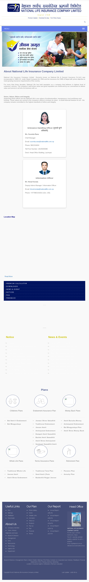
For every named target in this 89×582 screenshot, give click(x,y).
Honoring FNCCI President (60, 343)
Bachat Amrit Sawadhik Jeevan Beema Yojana (44, 438)
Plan (29, 528)
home (29, 513)
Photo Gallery (32, 510)
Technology (10, 546)
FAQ (8, 295)
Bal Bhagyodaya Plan (71, 427)
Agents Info (10, 548)
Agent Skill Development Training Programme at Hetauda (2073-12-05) (62, 347)
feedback (11, 298)
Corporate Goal (62, 560)
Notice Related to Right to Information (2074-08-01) (21, 373)
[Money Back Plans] (69, 401)
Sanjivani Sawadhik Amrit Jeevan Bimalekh (45, 444)
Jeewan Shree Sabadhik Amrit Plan (44, 421)
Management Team (21, 560)
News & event (13, 289)
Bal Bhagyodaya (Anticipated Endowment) (15, 424)
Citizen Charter (32, 560)
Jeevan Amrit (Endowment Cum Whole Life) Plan (43, 427)
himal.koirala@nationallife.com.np (42, 189)
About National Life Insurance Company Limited (34, 71)
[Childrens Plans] (12, 401)
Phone (30, 533)
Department (10, 551)
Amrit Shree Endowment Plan (15, 478)
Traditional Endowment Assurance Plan (44, 424)
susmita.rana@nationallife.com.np (42, 141)
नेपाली (48, 15)
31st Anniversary (13, 366)
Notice (10, 337)
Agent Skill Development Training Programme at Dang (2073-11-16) (62, 367)
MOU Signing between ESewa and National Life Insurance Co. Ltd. (20, 357)
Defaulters (47, 564)
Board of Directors (11, 535)
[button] (8, 49)
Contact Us (54, 560)
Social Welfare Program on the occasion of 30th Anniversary (65, 370)
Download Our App (44, 18)
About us (30, 520)
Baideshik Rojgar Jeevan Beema (44, 478)
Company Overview (12, 528)
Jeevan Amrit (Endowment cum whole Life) (14, 474)
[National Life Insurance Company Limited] (44, 7)
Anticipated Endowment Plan (44, 431)
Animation (31, 518)
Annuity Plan (68, 474)
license (10, 343)
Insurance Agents (38, 564)
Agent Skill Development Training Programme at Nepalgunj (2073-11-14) (62, 363)
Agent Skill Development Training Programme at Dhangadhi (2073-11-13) (62, 360)
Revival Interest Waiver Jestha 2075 (20, 360)
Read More (9, 276)
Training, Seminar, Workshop (50, 562)
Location (29, 564)
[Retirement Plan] (69, 451)
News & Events (57, 337)
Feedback (9, 515)
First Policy (46, 560)
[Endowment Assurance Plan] (41, 401)
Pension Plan (68, 471)
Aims (8, 541)
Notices (10, 292)
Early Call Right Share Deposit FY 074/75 (22, 363)
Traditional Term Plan (43, 471)
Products (30, 523)
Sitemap (9, 513)
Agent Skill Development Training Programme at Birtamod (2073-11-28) (62, 353)
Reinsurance (10, 543)
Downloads (12, 286)
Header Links (32, 515)
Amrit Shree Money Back (72, 431)
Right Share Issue (13, 350)
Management (10, 538)
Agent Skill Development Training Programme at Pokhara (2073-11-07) (62, 373)
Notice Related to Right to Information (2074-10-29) (21, 370)
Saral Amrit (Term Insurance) (41, 474)
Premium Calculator (16, 283)
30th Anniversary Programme (61, 356)
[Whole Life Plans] (12, 451)
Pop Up (30, 526)
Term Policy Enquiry (55, 18)
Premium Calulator (33, 18)
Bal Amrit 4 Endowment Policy (15, 421)
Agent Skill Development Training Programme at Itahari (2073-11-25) (62, 350)
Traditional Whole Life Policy (15, 471)
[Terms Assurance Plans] (41, 451)
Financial (30, 531)
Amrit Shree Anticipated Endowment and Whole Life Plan (44, 441)
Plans (44, 389)
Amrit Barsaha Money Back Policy (71, 421)
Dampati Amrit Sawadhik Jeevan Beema (44, 434)
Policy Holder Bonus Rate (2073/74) (20, 346)
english (41, 15)
